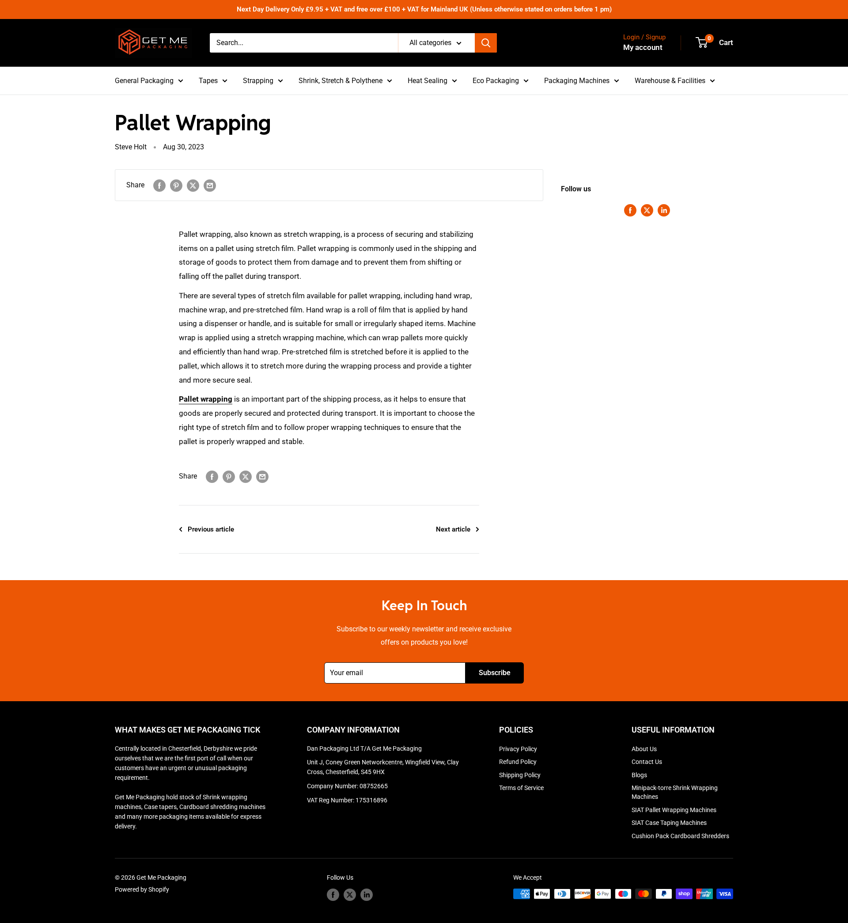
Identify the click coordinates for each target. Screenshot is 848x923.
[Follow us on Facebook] (630, 210)
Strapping (258, 80)
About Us (644, 748)
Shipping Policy (520, 775)
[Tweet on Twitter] (193, 185)
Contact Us (647, 761)
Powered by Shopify (142, 889)
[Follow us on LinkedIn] (664, 210)
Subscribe (495, 673)
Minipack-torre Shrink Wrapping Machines (675, 792)
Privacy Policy (518, 748)
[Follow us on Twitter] (647, 210)
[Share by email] (210, 185)
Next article (453, 529)
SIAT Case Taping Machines (669, 822)
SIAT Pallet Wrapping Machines (674, 809)
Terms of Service (521, 787)
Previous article (211, 529)
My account (642, 47)
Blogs (639, 775)
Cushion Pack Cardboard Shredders (680, 835)
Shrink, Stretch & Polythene (340, 80)
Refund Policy (518, 761)
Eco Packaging (496, 80)
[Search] (486, 43)
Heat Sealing (427, 80)
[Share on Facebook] (159, 185)
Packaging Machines (577, 80)
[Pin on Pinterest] (176, 185)
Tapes (208, 80)
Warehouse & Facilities (670, 80)
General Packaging (144, 80)
